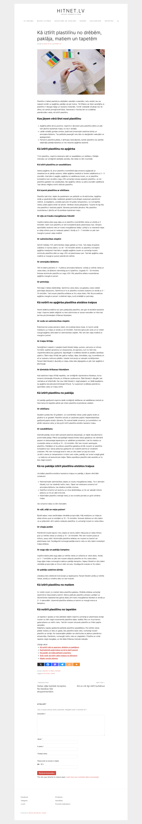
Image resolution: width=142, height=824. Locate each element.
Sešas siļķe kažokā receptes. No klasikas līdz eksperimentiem (51, 687)
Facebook (24, 797)
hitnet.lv (57, 44)
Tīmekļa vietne (42, 753)
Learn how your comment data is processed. (82, 777)
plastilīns (46, 673)
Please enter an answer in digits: (48, 761)
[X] (40, 664)
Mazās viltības (44, 21)
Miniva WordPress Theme (37, 813)
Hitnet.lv (71, 11)
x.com (23, 804)
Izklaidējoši (95, 21)
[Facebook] (48, 664)
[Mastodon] (55, 664)
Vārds (39, 739)
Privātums (58, 797)
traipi (53, 673)
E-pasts (40, 746)
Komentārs (41, 714)
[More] (76, 664)
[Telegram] (62, 664)
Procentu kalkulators (62, 804)
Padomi (83, 21)
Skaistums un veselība (65, 21)
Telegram (24, 801)
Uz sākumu (29, 21)
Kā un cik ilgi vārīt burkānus (91, 684)
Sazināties (59, 801)
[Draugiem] (69, 664)
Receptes (109, 21)
